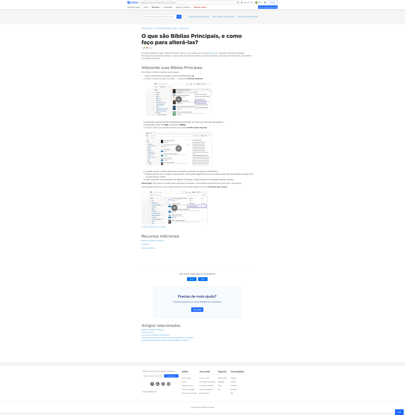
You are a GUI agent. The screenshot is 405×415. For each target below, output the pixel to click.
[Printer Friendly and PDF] (147, 48)
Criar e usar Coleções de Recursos (155, 335)
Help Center (147, 28)
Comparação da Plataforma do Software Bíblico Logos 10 (165, 340)
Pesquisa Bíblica (148, 248)
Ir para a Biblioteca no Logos (153, 227)
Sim (192, 279)
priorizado (214, 53)
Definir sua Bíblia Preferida (152, 330)
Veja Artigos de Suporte (223, 16)
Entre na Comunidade (248, 16)
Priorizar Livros (147, 332)
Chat (399, 412)
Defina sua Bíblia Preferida (152, 241)
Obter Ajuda (197, 310)
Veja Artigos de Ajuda (198, 16)
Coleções (145, 244)
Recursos (184, 28)
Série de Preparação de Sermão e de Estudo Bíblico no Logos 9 (167, 338)
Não (203, 279)
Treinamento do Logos (166, 28)
